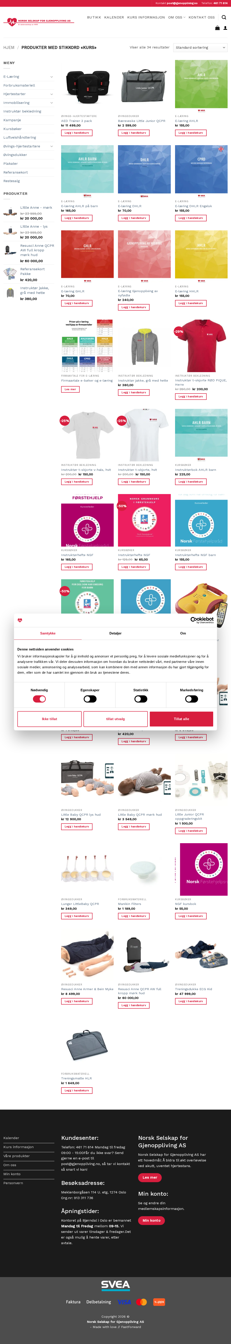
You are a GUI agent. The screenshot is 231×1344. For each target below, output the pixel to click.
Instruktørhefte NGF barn (195, 555)
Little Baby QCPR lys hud (81, 814)
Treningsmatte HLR (76, 1078)
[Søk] (224, 17)
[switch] (90, 699)
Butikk (94, 17)
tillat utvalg (115, 719)
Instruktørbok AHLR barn (195, 470)
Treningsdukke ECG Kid (193, 989)
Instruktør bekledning (22, 111)
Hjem (8, 47)
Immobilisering (16, 103)
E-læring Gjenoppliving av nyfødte (138, 293)
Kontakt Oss (202, 17)
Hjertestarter (14, 94)
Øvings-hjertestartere (21, 146)
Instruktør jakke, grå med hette (143, 380)
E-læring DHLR (129, 206)
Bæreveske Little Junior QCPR (141, 121)
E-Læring (11, 76)
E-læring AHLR (186, 121)
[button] (217, 28)
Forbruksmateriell (19, 85)
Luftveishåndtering (19, 137)
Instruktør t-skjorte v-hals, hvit (86, 470)
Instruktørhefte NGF (77, 555)
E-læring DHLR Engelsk (193, 206)
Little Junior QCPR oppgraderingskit (189, 816)
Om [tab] (183, 633)
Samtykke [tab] (48, 633)
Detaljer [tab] (115, 633)
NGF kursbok (185, 904)
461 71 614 (220, 3)
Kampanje (12, 120)
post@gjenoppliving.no (182, 3)
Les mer (70, 389)
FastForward (131, 1327)
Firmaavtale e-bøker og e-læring (87, 380)
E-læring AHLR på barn (79, 206)
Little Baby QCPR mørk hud (140, 814)
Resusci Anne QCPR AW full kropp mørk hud (139, 991)
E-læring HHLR (187, 291)
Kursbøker (12, 129)
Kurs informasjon (146, 17)
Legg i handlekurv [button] (77, 132)
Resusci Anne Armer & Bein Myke (87, 989)
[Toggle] (51, 76)
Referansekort (15, 172)
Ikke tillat (49, 719)
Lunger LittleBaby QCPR (80, 904)
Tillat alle (181, 719)
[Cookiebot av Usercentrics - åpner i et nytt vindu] (194, 620)
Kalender (114, 17)
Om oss (175, 17)
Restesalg (11, 181)
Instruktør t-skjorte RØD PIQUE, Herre (201, 382)
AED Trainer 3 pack (76, 121)
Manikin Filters (129, 904)
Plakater (10, 163)
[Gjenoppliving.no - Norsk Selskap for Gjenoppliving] (38, 22)
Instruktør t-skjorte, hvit (137, 470)
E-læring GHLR (72, 291)
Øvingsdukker (15, 155)
